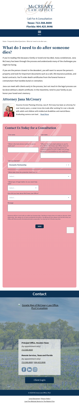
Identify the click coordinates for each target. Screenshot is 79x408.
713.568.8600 (43, 22)
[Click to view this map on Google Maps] (39, 322)
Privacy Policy (45, 399)
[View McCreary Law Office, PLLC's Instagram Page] (35, 370)
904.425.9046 (44, 26)
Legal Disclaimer (34, 399)
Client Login (39, 380)
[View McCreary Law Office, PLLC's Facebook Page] (24, 370)
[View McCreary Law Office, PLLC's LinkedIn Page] (29, 370)
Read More (44, 114)
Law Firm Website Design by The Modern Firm (39, 401)
